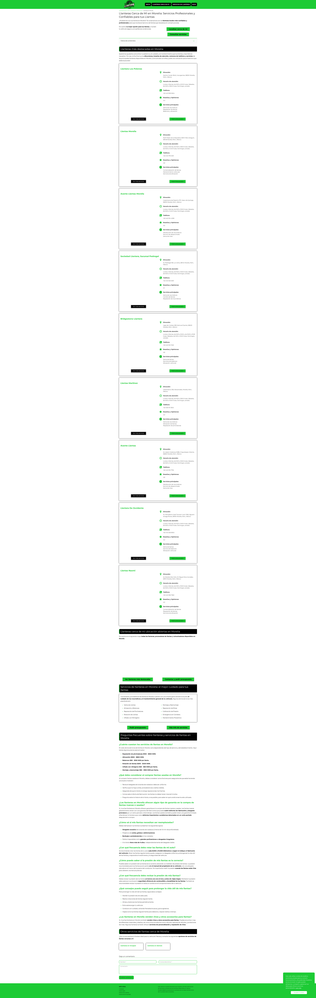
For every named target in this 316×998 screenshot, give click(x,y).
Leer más (298, 988)
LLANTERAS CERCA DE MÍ (161, 4)
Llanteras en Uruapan (128, 945)
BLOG (194, 4)
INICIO (148, 4)
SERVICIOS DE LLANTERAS (181, 4)
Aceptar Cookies (299, 992)
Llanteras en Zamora (154, 945)
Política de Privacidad (125, 994)
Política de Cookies (124, 992)
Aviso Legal (122, 990)
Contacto (121, 989)
